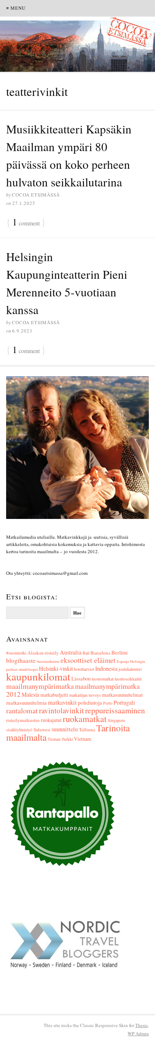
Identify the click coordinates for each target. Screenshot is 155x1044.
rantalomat (22, 710)
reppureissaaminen (115, 710)
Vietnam (82, 738)
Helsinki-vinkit (56, 668)
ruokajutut (51, 720)
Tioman (54, 739)
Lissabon (80, 678)
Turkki (67, 739)
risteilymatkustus (23, 720)
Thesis (141, 1025)
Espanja (123, 661)
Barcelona (100, 652)
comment (26, 222)
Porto (107, 703)
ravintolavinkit (61, 710)
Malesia (30, 694)
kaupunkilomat (38, 676)
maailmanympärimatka (40, 686)
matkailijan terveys (85, 695)
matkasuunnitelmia (26, 702)
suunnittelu (65, 729)
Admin (138, 1033)
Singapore (116, 720)
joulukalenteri (130, 669)
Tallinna (87, 729)
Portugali (124, 702)
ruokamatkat (85, 718)
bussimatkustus (48, 661)
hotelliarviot (84, 669)
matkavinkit (62, 702)
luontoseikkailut (128, 679)
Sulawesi (42, 730)
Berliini (119, 652)
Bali (86, 653)
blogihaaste (21, 660)
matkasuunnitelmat (122, 694)
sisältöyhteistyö (19, 729)
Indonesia (106, 669)
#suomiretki (16, 653)
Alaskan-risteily (43, 652)
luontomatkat (103, 679)
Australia (70, 652)
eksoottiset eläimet (88, 660)
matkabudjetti (54, 694)
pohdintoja (90, 702)
